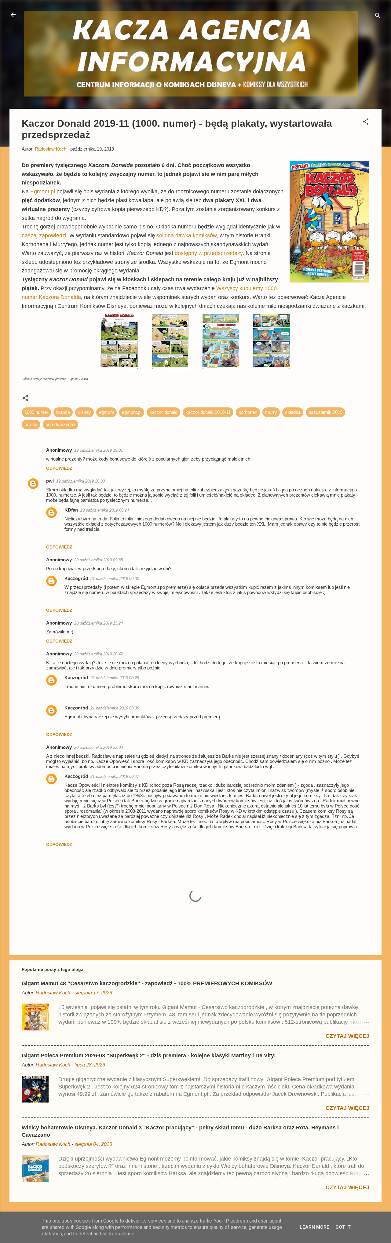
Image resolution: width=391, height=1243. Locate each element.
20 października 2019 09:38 (98, 560)
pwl (50, 480)
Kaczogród (76, 578)
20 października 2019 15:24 (98, 623)
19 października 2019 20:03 (80, 481)
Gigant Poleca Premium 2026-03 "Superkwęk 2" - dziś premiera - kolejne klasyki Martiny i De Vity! (149, 1055)
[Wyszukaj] (378, 16)
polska (31, 424)
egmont (106, 412)
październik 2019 (325, 412)
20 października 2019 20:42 (98, 654)
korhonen (248, 412)
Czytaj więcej (347, 1036)
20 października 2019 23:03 (98, 747)
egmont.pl (131, 412)
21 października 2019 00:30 (114, 578)
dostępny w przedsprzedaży (209, 253)
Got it (343, 1227)
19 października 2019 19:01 (98, 450)
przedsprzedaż (60, 424)
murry (271, 412)
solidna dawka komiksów (186, 235)
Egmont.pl (42, 191)
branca (63, 412)
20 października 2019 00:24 (104, 510)
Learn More (314, 1227)
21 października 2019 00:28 (114, 678)
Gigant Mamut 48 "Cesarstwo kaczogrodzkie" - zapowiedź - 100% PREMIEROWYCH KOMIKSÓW (147, 983)
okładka (293, 412)
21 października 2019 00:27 (114, 776)
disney (84, 412)
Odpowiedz (59, 468)
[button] (365, 122)
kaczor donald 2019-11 (208, 412)
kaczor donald (163, 412)
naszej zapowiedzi (44, 235)
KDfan (71, 509)
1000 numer (36, 412)
